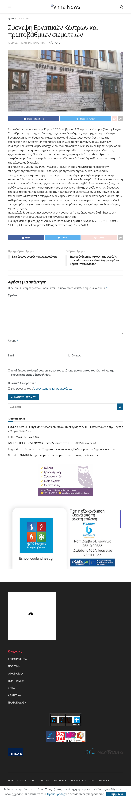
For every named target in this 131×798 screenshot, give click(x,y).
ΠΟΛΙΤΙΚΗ (14, 666)
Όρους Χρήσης (56, 794)
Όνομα (13, 340)
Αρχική (11, 18)
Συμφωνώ (116, 794)
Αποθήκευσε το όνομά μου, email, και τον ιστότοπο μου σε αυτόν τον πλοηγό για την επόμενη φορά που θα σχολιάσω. (62, 372)
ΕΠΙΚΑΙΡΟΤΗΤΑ (23, 18)
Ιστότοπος (74, 355)
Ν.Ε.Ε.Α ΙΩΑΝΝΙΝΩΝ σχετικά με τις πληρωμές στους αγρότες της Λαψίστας (53, 455)
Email (12, 355)
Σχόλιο (12, 295)
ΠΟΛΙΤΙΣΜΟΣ (16, 681)
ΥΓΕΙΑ (11, 688)
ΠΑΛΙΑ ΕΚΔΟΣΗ (17, 702)
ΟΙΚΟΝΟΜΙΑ (15, 673)
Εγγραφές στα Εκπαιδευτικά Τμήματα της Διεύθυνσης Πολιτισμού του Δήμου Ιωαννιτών (61, 449)
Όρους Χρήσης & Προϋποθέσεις (52, 388)
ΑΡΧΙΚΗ (11, 780)
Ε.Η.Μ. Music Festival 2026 (23, 437)
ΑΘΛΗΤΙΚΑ (14, 695)
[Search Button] (120, 406)
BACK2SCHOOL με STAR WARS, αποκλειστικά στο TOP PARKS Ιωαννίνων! (52, 443)
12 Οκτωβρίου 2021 (17, 42)
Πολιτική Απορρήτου (22, 383)
